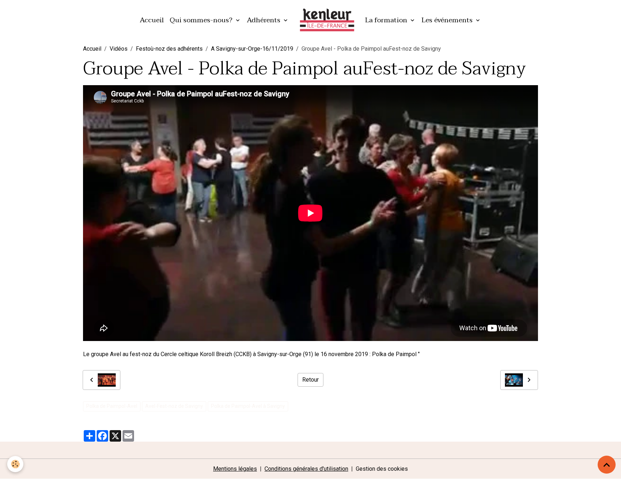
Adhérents (264, 20)
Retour (310, 379)
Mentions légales (235, 468)
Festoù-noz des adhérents (169, 48)
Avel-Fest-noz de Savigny (174, 406)
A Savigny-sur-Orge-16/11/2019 (252, 48)
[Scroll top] (607, 465)
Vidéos (119, 48)
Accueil (152, 20)
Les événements (448, 20)
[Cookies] (15, 464)
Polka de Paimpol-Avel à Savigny (248, 406)
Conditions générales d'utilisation (306, 468)
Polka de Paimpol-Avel (111, 406)
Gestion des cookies (382, 468)
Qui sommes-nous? (202, 20)
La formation (387, 20)
